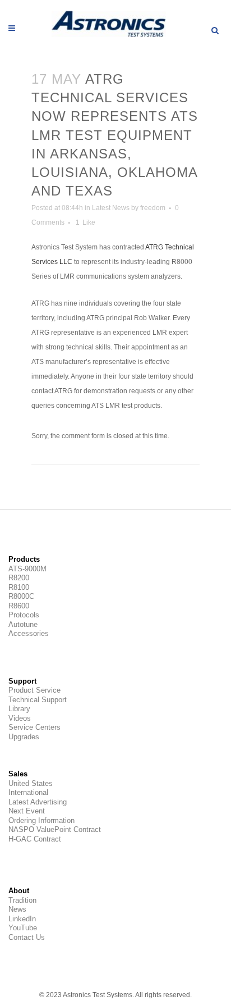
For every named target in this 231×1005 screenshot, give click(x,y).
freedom (152, 208)
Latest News (111, 208)
